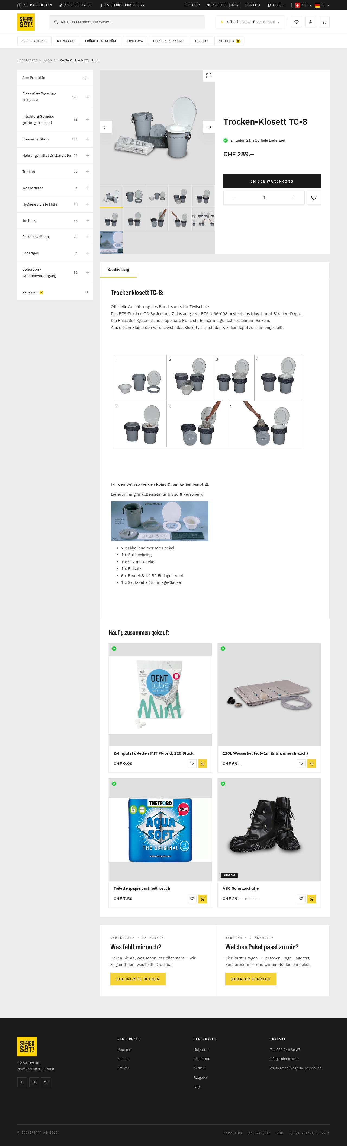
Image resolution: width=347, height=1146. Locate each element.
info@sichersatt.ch (284, 1059)
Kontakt (254, 5)
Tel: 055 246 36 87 (285, 1049)
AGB (280, 1133)
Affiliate (123, 1068)
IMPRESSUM (233, 1133)
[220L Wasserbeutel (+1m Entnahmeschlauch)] (269, 694)
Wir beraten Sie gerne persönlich (295, 1068)
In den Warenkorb (272, 181)
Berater (193, 5)
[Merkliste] (296, 22)
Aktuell (199, 1068)
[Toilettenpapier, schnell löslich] (160, 829)
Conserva (135, 41)
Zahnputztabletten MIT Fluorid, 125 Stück (153, 753)
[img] (114, 648)
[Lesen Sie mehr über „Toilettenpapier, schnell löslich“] (202, 899)
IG (34, 1082)
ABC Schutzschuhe (241, 888)
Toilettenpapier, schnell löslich (142, 888)
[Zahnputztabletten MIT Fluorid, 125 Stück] (160, 694)
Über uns (124, 1049)
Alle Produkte (34, 41)
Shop (48, 60)
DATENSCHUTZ (259, 1133)
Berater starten (250, 979)
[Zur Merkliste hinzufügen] (314, 198)
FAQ (197, 1086)
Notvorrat (66, 41)
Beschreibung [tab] (118, 270)
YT (46, 1082)
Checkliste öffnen (138, 979)
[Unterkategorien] (87, 97)
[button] (202, 763)
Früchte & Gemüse (101, 41)
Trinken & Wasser (169, 41)
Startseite (27, 60)
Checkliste (222, 5)
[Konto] (310, 22)
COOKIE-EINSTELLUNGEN (310, 1133)
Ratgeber (201, 1077)
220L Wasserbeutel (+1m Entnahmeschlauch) (265, 753)
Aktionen (226, 41)
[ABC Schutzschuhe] (269, 829)
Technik (202, 41)
